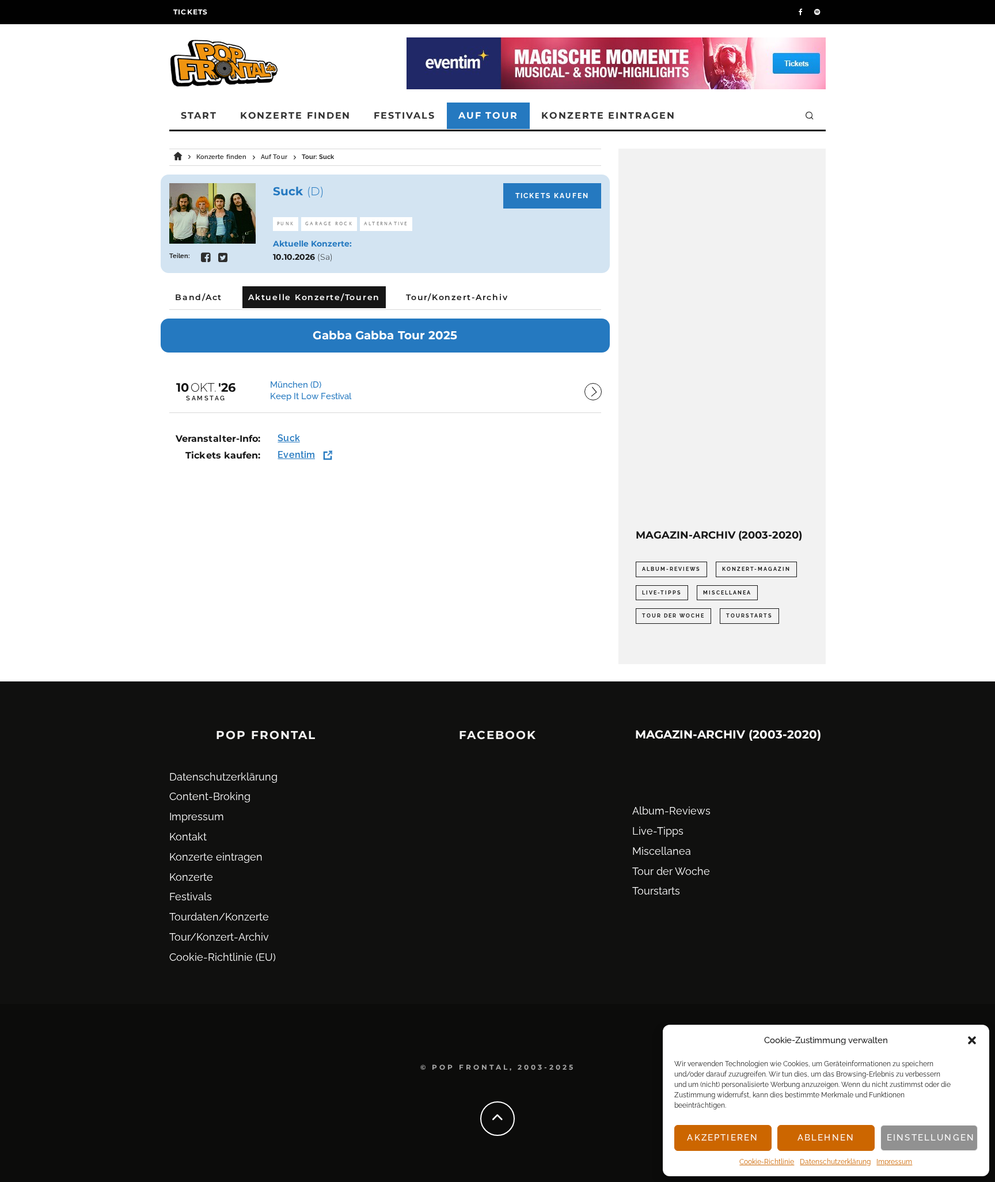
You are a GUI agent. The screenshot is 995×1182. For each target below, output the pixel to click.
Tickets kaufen (552, 196)
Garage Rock (329, 224)
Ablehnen (826, 1137)
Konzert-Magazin (756, 569)
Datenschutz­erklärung (835, 1162)
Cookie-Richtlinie (766, 1162)
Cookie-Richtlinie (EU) (222, 957)
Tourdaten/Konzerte (219, 917)
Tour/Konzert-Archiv (219, 937)
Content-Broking (209, 796)
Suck (288, 438)
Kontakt (188, 837)
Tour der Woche (673, 616)
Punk (285, 224)
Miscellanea (727, 593)
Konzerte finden (295, 115)
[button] (972, 1040)
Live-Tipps (662, 593)
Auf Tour (488, 115)
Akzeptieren (722, 1137)
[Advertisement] (722, 339)
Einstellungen (931, 1137)
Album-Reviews (671, 569)
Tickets (190, 11)
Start (199, 115)
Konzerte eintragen (608, 115)
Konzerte (191, 877)
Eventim (296, 454)
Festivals (404, 115)
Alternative (386, 224)
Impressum (894, 1162)
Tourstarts (749, 616)
